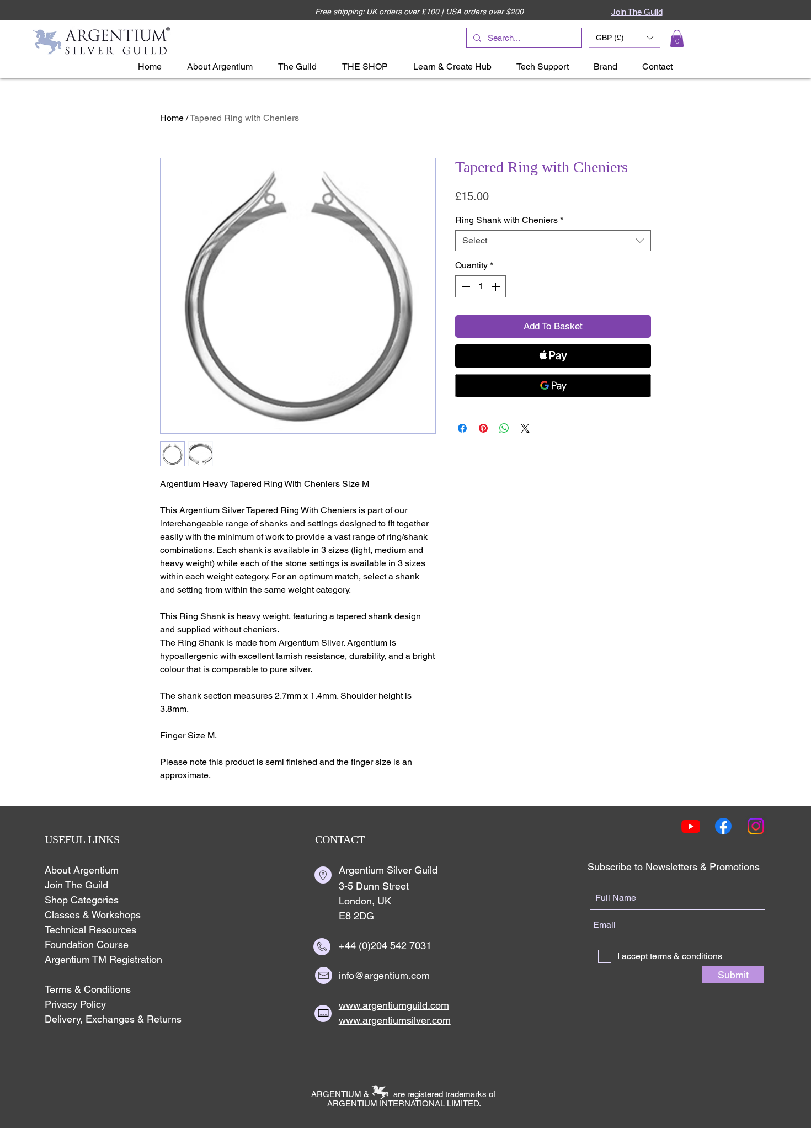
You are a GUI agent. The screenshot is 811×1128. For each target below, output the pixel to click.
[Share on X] (525, 428)
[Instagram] (756, 826)
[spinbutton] (480, 286)
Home (172, 118)
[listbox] (624, 38)
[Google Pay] (553, 385)
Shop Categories (82, 900)
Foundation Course (87, 944)
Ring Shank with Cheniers (509, 220)
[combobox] (553, 240)
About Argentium (82, 870)
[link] (677, 38)
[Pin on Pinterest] (483, 428)
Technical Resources (90, 929)
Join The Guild (76, 885)
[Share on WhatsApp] (504, 428)
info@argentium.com (384, 975)
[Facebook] (723, 826)
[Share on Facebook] (462, 428)
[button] (624, 38)
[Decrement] (464, 286)
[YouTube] (691, 826)
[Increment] (496, 286)
